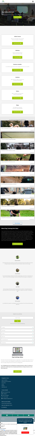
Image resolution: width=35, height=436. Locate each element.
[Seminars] (17, 85)
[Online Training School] (17, 45)
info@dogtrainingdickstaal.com (7, 398)
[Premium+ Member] (17, 71)
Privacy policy (2, 429)
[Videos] (17, 99)
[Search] (17, 321)
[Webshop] (17, 59)
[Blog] (17, 113)
